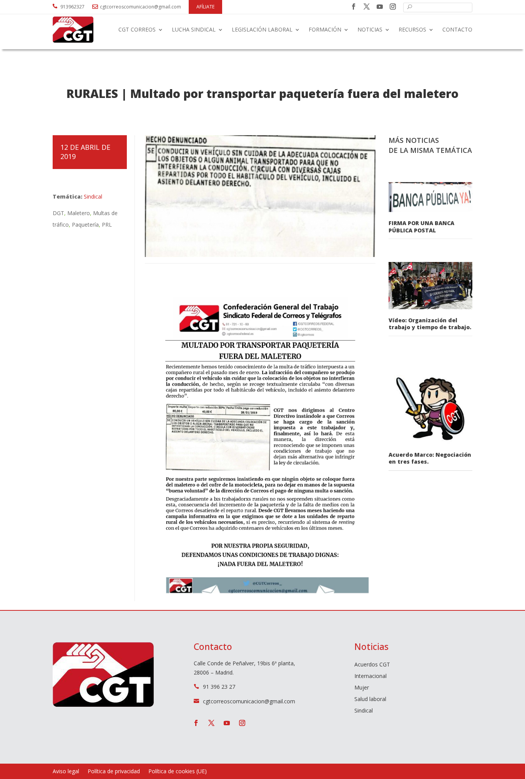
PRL (107, 224)
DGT (58, 213)
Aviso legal (66, 772)
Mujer (361, 688)
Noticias (369, 29)
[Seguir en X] (366, 6)
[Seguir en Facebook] (353, 6)
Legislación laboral (262, 29)
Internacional (370, 676)
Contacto (457, 29)
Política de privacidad (114, 772)
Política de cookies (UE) (177, 772)
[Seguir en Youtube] (379, 6)
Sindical (93, 196)
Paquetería (85, 224)
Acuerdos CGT (372, 665)
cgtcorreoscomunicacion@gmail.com (140, 6)
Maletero (78, 213)
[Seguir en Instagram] (392, 6)
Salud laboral (370, 699)
